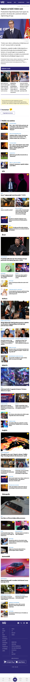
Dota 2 (17, 403)
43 (6, 133)
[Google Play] (9, 662)
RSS (12, 652)
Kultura (4, 640)
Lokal (3, 650)
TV (12, 630)
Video (13, 628)
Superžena (4, 642)
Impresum (14, 644)
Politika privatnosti (16, 648)
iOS (1, 516)
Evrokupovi (12, 153)
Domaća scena (4, 403)
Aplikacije (14, 650)
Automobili (4, 648)
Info (3, 628)
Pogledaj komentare (8, 113)
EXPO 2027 (11, 476)
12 (10, 109)
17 (6, 123)
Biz (3, 632)
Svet (2, 193)
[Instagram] (24, 623)
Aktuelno (3, 273)
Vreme (13, 634)
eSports (4, 644)
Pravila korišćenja (16, 646)
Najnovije (9, 2)
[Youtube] (27, 623)
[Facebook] (18, 623)
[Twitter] (21, 623)
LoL (1, 387)
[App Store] (20, 662)
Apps (2, 531)
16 (6, 143)
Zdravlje (4, 636)
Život (3, 634)
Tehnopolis (5, 646)
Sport (3, 630)
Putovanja (4, 638)
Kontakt (13, 654)
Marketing (14, 642)
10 (6, 162)
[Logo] (2, 2)
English (3, 469)
